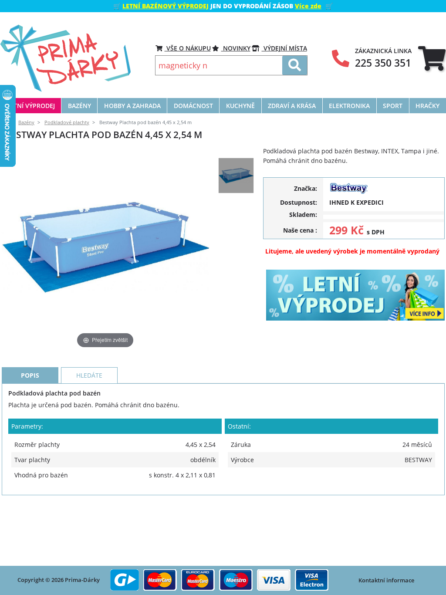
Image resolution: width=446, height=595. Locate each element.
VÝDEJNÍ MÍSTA (284, 48)
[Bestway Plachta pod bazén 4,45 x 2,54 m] (236, 175)
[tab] (432, 58)
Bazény (26, 122)
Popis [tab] (30, 375)
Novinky (235, 48)
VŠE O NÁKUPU (188, 48)
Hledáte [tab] (89, 375)
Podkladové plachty (66, 122)
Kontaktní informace (386, 580)
